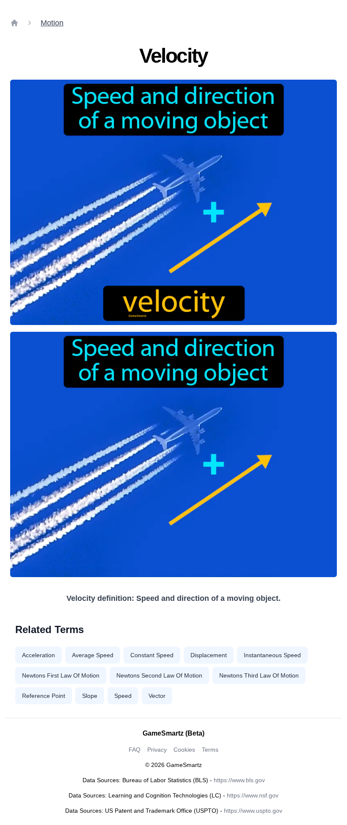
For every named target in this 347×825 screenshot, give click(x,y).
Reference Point (43, 695)
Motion (52, 23)
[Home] (14, 23)
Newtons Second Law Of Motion (159, 675)
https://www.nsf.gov (252, 795)
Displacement (208, 655)
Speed (123, 695)
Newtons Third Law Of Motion (259, 675)
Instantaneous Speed (272, 655)
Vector (157, 695)
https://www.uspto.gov (253, 810)
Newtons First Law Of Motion (60, 675)
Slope (89, 695)
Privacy (157, 749)
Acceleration (38, 655)
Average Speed (92, 655)
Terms (210, 749)
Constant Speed (152, 655)
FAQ (134, 749)
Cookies (184, 749)
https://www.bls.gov (239, 780)
